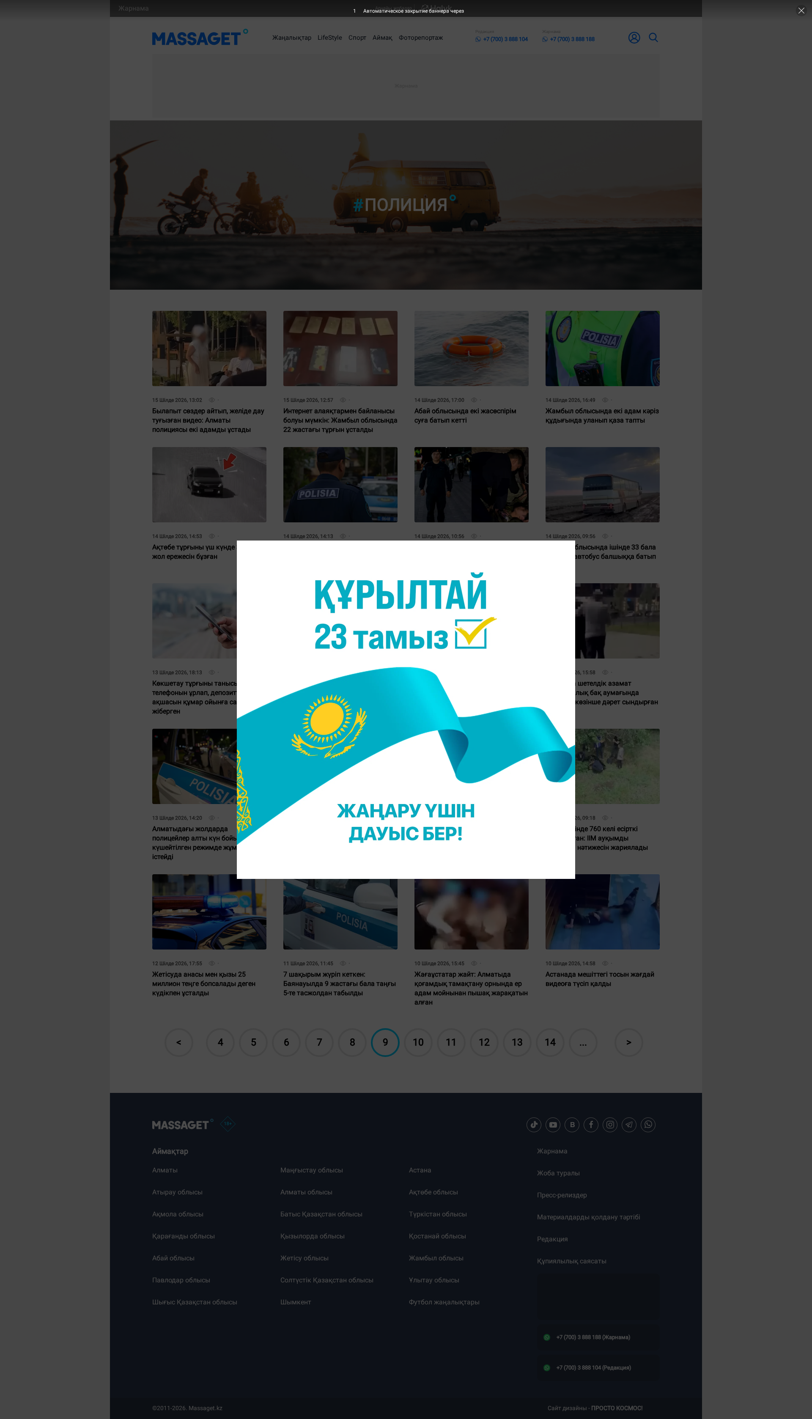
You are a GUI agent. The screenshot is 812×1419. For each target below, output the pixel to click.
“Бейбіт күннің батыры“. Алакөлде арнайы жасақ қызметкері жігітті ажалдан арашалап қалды (468, 457)
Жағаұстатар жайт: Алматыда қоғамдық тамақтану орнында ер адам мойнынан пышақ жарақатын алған (471, 888)
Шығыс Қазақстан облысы (194, 1302)
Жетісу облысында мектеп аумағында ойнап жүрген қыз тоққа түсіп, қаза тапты (461, 593)
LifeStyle (330, 37)
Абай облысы (173, 1258)
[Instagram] (610, 1124)
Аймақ (382, 37)
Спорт (357, 37)
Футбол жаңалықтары (444, 1302)
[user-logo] (634, 37)
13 (517, 1042)
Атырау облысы (177, 1192)
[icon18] (228, 1125)
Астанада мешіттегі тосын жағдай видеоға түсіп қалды (600, 881)
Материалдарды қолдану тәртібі (588, 1217)
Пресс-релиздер (562, 1195)
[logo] (200, 37)
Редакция (552, 1239)
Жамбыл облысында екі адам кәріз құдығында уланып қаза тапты (602, 318)
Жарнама (133, 8)
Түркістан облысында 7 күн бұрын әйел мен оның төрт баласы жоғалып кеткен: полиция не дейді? (339, 457)
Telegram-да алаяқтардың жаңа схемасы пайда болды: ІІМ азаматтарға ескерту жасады (465, 739)
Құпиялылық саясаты (571, 1261)
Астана (420, 1170)
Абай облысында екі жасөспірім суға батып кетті (465, 318)
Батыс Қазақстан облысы (321, 1214)
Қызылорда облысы (312, 1236)
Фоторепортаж (421, 37)
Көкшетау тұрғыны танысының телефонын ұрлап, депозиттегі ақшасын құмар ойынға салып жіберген (202, 597)
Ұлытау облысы (434, 1280)
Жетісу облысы (304, 1258)
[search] (653, 37)
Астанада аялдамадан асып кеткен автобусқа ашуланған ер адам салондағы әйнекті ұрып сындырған (340, 597)
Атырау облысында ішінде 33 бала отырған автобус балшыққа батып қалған (601, 457)
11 (451, 1042)
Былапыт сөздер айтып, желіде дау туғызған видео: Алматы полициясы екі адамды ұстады (208, 321)
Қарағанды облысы (183, 1236)
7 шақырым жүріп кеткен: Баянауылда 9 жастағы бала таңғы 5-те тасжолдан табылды (339, 884)
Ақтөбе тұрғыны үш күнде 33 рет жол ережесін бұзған (204, 454)
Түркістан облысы (438, 1214)
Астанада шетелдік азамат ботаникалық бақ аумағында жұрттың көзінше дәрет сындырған (602, 593)
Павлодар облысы (181, 1280)
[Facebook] (591, 1124)
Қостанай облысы (437, 1236)
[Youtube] (553, 1124)
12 (484, 1042)
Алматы (165, 1170)
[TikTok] (534, 1124)
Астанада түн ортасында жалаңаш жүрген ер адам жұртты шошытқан (339, 736)
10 (418, 1042)
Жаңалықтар (291, 37)
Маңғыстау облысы (311, 1170)
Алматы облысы (306, 1192)
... (583, 1042)
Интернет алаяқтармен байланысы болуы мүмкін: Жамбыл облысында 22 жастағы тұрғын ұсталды (340, 321)
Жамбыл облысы (436, 1258)
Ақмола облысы (177, 1214)
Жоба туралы (558, 1173)
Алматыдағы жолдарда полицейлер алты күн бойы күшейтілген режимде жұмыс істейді (198, 742)
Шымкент (295, 1302)
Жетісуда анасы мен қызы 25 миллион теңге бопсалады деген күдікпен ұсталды (203, 884)
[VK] (572, 1124)
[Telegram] (629, 1124)
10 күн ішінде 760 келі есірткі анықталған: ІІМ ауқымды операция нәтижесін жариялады (597, 739)
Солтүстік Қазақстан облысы (326, 1280)
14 (550, 1042)
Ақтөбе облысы (433, 1192)
